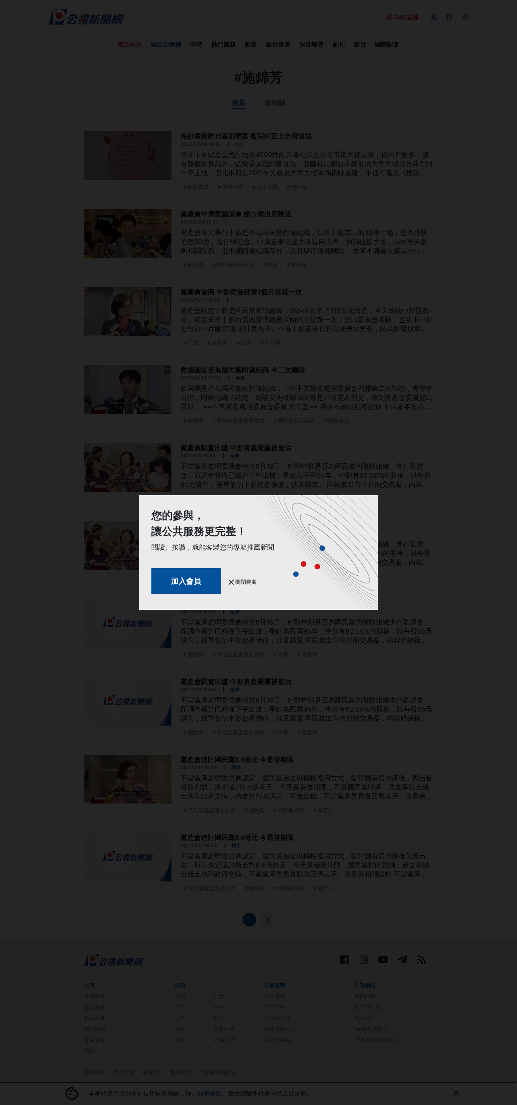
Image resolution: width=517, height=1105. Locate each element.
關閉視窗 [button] (245, 581)
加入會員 (186, 581)
